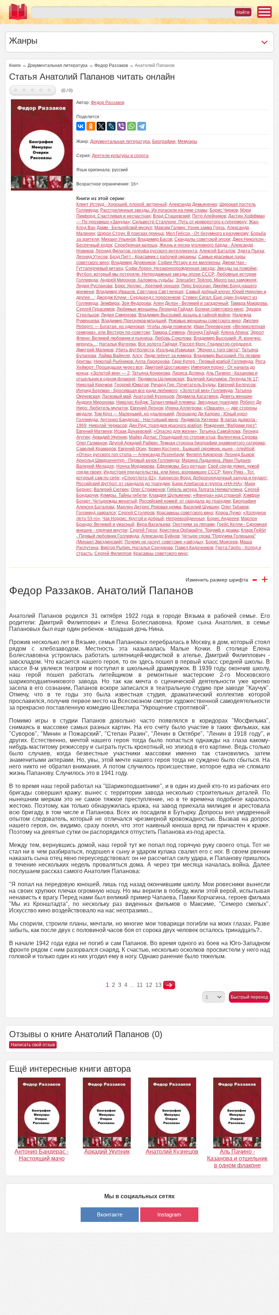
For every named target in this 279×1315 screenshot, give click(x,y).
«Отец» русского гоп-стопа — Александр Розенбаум (130, 454)
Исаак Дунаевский (132, 431)
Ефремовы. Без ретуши (181, 466)
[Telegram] (141, 126)
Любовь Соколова (173, 338)
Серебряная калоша (135, 245)
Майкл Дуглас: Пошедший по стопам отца (172, 437)
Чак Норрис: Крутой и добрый (133, 518)
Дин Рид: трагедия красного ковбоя (165, 425)
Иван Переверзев (212, 326)
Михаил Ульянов (118, 239)
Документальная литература (58, 65)
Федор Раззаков (111, 65)
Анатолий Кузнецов (153, 396)
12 (149, 985)
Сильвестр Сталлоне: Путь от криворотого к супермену (189, 221)
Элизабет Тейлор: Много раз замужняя (215, 280)
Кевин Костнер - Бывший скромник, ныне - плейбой (201, 448)
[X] (101, 126)
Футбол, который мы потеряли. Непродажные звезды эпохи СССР (145, 274)
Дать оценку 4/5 (41, 90)
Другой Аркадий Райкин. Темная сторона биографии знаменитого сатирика (187, 442)
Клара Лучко (228, 512)
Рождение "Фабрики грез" (230, 425)
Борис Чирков (224, 210)
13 (158, 985)
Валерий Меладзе (95, 466)
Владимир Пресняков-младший (133, 320)
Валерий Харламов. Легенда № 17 (222, 378)
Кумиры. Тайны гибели (123, 495)
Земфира (110, 303)
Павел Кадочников (194, 547)
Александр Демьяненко (193, 204)
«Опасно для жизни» (175, 431)
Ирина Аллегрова (183, 408)
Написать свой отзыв (33, 1044)
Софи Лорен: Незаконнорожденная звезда (170, 268)
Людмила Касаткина (197, 396)
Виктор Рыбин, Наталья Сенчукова (137, 547)
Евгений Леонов (146, 408)
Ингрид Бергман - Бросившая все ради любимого (127, 390)
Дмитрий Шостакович (167, 367)
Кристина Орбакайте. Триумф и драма (199, 530)
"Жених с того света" (218, 349)
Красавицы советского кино (185, 512)
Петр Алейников (209, 216)
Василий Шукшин (201, 506)
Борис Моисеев (222, 541)
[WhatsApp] (131, 126)
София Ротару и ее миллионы (189, 262)
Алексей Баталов (217, 250)
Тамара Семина (168, 332)
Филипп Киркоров (204, 454)
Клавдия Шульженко (170, 495)
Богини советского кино (219, 309)
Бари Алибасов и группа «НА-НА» (207, 483)
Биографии (163, 141)
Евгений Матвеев (94, 431)
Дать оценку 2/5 (24, 90)
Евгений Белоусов (236, 384)
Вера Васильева (153, 524)
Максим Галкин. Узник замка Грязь (189, 227)
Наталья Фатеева (117, 344)
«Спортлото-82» (139, 477)
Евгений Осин (132, 448)
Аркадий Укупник (109, 437)
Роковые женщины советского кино (205, 320)
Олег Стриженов (148, 489)
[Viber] (121, 126)
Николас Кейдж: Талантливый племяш (155, 402)
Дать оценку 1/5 (16, 90)
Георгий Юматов (131, 384)
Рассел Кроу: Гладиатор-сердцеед (215, 344)
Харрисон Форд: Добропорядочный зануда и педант (212, 477)
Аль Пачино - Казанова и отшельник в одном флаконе (237, 1158)
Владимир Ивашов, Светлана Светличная (139, 291)
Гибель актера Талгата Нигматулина (204, 489)
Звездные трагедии (218, 402)
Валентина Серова (237, 437)
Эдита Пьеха (250, 250)
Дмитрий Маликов (94, 349)
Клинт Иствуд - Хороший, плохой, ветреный (121, 204)
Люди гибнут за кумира (167, 355)
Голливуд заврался (96, 512)
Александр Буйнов (160, 536)
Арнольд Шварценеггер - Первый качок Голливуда (127, 460)
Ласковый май (116, 396)
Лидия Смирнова (118, 314)
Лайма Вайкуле (114, 355)
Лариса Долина (188, 373)
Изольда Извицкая (175, 349)
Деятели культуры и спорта (120, 155)
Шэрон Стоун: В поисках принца (130, 233)
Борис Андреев (223, 518)
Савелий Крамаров (96, 448)
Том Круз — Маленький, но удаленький (134, 413)
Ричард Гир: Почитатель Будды (183, 384)
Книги (15, 65)
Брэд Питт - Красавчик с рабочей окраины (153, 256)
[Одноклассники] (90, 126)
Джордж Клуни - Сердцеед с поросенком (138, 297)
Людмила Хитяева (199, 419)
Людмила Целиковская (161, 378)
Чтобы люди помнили (169, 326)
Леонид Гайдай (203, 332)
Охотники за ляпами (194, 524)
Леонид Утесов (92, 256)
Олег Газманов (91, 442)
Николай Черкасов (108, 425)
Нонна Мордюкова (135, 466)
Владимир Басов (155, 239)
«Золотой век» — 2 (110, 373)
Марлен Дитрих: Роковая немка (149, 506)
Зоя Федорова (136, 303)
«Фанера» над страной (217, 495)
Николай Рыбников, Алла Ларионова (132, 361)
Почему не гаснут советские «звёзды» (164, 541)
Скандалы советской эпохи (202, 239)
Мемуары (187, 141)
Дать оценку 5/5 (49, 90)
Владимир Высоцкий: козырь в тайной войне (184, 314)
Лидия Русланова (94, 285)
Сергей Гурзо (143, 530)
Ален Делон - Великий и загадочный (190, 303)
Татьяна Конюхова (151, 373)
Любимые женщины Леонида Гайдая (155, 309)
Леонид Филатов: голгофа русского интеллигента (146, 250)
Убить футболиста (135, 349)
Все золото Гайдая (157, 344)
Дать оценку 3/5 (32, 90)
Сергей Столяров (136, 512)
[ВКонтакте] (80, 126)
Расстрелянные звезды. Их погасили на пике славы (153, 210)
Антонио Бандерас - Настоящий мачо (139, 419)
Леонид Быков (239, 454)
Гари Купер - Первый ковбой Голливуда (212, 361)
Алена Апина (234, 332)
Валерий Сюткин (111, 489)
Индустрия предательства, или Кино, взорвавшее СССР (162, 472)
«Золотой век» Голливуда (206, 390)
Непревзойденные (185, 518)
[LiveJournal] (111, 126)
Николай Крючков (94, 384)
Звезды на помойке (237, 268)
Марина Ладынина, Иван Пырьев (216, 460)
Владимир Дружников (133, 262)
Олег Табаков (234, 506)
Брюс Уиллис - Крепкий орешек (147, 285)
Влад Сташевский (171, 216)
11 (140, 985)
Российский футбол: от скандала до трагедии (123, 483)
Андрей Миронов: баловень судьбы (136, 280)
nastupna (169, 985)
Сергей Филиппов (112, 553)
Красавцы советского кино (160, 553)
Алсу (137, 355)
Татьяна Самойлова (219, 431)
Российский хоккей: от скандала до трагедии (185, 501)
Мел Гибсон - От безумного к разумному (207, 233)
